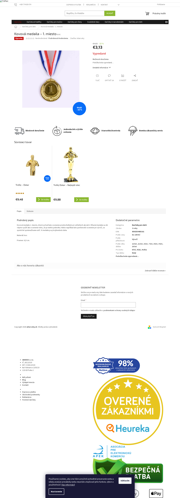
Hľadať (109, 13)
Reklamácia (91, 5)
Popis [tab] (19, 211)
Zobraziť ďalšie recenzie (155, 270)
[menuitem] (18, 22)
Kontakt (104, 5)
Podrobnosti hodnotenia (58, 38)
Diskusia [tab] (30, 211)
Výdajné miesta (28, 382)
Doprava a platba (73, 5)
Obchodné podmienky (31, 394)
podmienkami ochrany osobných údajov (119, 310)
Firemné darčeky (29, 400)
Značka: (77, 38)
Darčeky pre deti (139, 225)
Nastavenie (56, 491)
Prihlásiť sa (88, 316)
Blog (24, 380)
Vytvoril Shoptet (159, 327)
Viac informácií (68, 484)
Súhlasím (125, 480)
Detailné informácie (100, 67)
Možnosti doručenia (100, 59)
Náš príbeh (26, 377)
